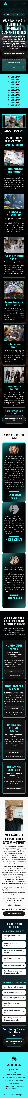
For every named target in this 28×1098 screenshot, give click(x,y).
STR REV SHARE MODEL (14, 1080)
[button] (24, 4)
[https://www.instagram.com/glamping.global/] (12, 1065)
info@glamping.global (16, 1086)
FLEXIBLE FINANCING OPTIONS (14, 1077)
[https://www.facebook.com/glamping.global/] (8, 1065)
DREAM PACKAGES (14, 1075)
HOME (14, 1072)
